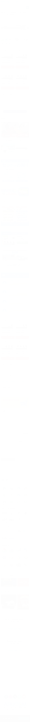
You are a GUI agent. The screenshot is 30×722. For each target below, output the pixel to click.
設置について (19, 677)
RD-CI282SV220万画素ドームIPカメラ (7, 155)
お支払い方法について (7, 97)
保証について (4, 677)
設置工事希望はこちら (8, 429)
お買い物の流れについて (20, 98)
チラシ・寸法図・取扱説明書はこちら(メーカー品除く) (15, 424)
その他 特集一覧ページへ (15, 611)
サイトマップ (19, 688)
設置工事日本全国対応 (7, 102)
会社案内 (3, 670)
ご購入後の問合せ (5, 681)
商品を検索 (3, 5)
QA (22, 459)
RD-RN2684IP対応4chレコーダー (20, 155)
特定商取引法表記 (5, 688)
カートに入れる (8, 67)
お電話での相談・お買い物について (15, 661)
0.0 (20, 441)
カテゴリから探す (5, 666)
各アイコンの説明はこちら (7, 46)
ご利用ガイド (4, 673)
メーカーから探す (20, 666)
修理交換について (20, 681)
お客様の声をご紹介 (22, 429)
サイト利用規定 (4, 685)
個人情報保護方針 (20, 685)
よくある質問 (19, 673)
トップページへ (19, 670)
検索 (28, 7)
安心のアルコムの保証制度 (20, 102)
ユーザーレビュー (8, 459)
